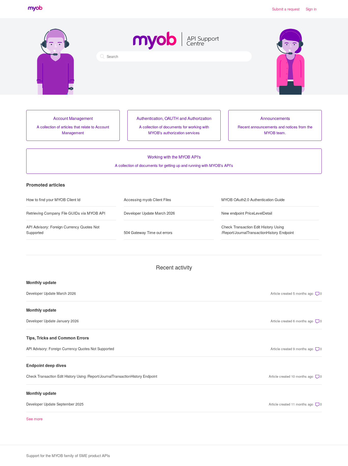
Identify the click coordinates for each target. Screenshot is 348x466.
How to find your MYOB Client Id (53, 199)
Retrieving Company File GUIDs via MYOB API (65, 213)
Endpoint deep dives (46, 365)
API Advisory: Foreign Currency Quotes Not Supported (62, 229)
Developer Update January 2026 (52, 320)
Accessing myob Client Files (147, 199)
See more (34, 418)
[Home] (35, 11)
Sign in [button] (311, 8)
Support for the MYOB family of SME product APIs (68, 455)
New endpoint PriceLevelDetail (246, 213)
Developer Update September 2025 (55, 404)
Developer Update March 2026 (149, 213)
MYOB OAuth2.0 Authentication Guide (253, 199)
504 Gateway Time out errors (148, 232)
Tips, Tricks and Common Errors (57, 338)
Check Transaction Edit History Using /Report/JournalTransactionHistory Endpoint (257, 229)
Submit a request (286, 8)
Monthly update (41, 282)
